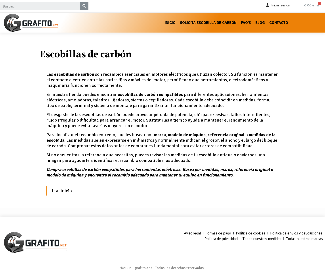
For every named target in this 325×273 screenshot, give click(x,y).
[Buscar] (84, 6)
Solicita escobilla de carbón (208, 22)
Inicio (170, 22)
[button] (61, 191)
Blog (260, 22)
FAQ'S (246, 22)
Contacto (278, 22)
